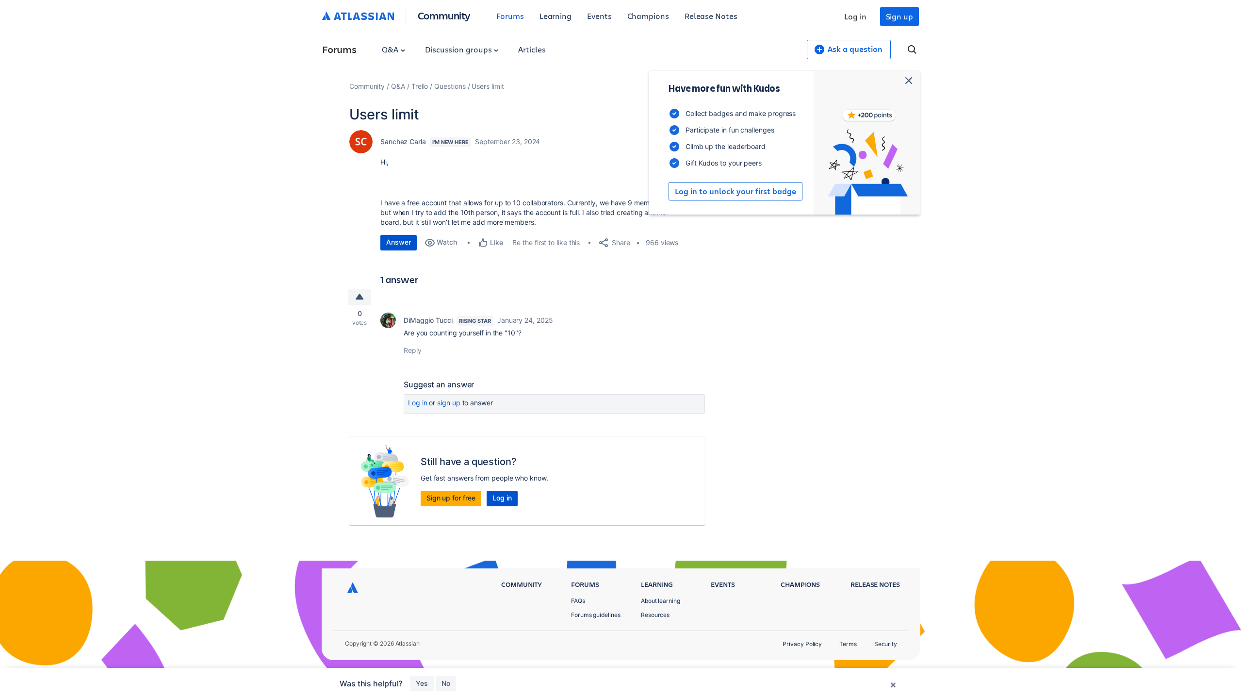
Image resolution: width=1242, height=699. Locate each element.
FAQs (578, 600)
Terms (848, 644)
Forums (510, 16)
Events (599, 16)
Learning (555, 16)
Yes (422, 683)
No (445, 683)
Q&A (391, 49)
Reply (413, 350)
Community (444, 15)
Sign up (899, 16)
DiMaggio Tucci (428, 320)
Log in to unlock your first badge (735, 191)
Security (885, 644)
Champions (648, 16)
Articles (531, 49)
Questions (449, 86)
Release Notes (711, 16)
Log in (855, 16)
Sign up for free (450, 498)
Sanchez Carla (403, 141)
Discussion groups (459, 49)
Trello (419, 86)
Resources (655, 614)
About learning (660, 600)
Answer (398, 242)
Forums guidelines (596, 614)
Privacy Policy (802, 644)
